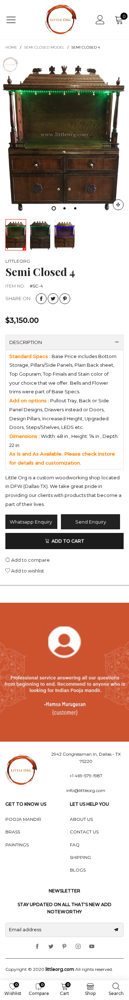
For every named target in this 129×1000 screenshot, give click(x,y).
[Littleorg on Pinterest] (64, 946)
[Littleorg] (61, 20)
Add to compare (30, 560)
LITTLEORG (17, 261)
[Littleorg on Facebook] (37, 946)
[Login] (100, 19)
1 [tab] (53, 208)
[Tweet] (53, 298)
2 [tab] (64, 208)
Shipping (80, 857)
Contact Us (84, 831)
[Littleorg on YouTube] (91, 946)
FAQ (75, 844)
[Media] (118, 204)
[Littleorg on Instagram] (78, 946)
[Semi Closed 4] (64, 135)
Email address (25, 929)
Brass (12, 831)
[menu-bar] (15, 20)
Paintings (17, 844)
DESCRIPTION (25, 342)
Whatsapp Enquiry (31, 522)
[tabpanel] (64, 135)
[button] (116, 930)
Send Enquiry (90, 522)
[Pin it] (64, 298)
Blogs (78, 870)
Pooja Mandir (23, 819)
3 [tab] (75, 208)
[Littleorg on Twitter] (51, 946)
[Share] (41, 298)
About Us (81, 819)
